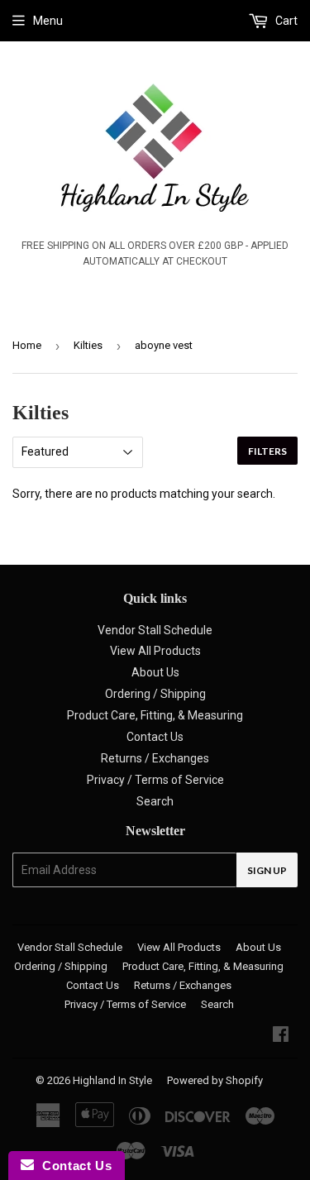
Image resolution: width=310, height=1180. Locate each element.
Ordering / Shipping (155, 693)
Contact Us (155, 736)
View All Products (155, 650)
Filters (267, 451)
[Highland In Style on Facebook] (280, 1036)
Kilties (88, 345)
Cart (285, 20)
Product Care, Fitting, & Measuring (155, 715)
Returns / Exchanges (155, 758)
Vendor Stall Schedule (155, 630)
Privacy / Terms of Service (155, 779)
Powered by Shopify (215, 1080)
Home (26, 345)
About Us (155, 672)
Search (155, 801)
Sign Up (267, 870)
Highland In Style (112, 1080)
